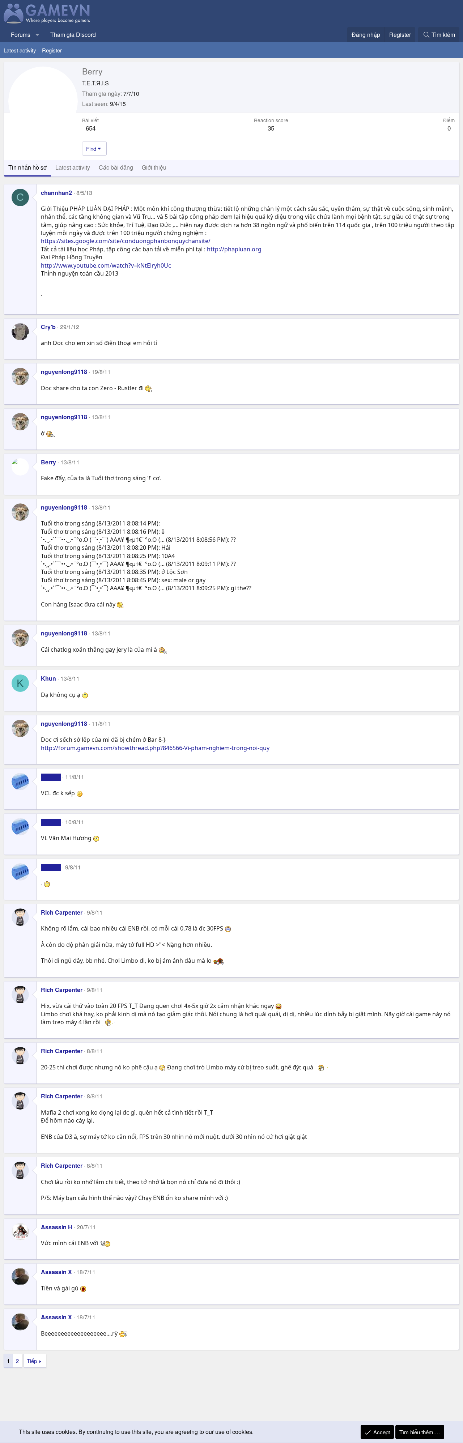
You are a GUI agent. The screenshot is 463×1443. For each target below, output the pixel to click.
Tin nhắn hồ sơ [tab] (27, 167)
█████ (51, 776)
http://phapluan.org (234, 249)
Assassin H (56, 1227)
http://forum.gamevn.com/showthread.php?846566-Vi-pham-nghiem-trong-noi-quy (155, 748)
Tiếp (32, 1361)
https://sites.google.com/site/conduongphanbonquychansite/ (126, 241)
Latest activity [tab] (72, 167)
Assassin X (56, 1272)
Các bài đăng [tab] (116, 167)
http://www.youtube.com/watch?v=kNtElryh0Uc (106, 265)
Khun (48, 678)
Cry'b (48, 327)
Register (52, 50)
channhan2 (56, 192)
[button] (37, 34)
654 (90, 127)
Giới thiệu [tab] (154, 167)
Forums (20, 34)
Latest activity (20, 50)
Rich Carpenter (61, 912)
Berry (48, 462)
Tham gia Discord (73, 34)
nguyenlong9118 (64, 371)
